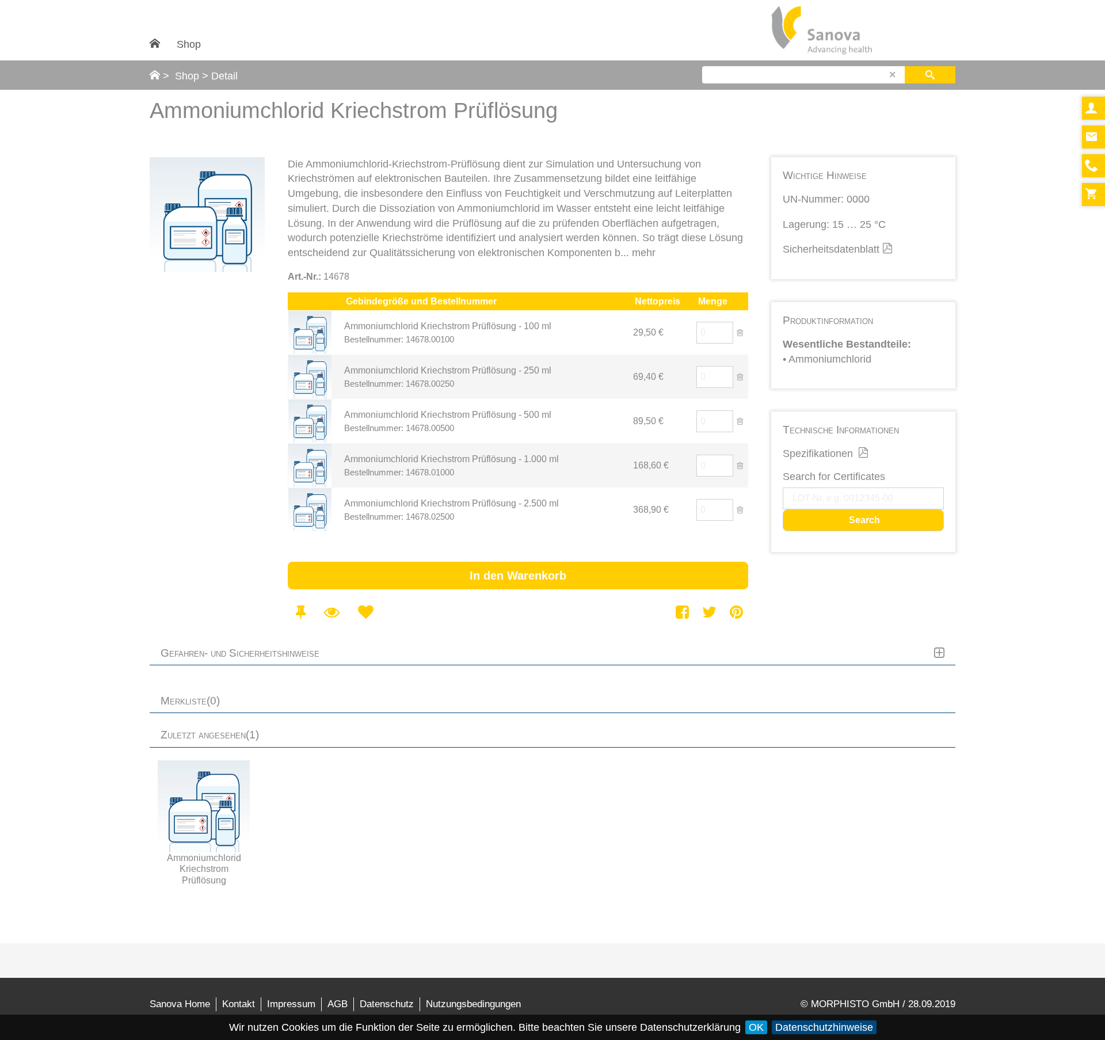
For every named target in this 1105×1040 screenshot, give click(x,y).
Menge (712, 301)
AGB (337, 1004)
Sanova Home (180, 1004)
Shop (189, 44)
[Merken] (300, 612)
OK (756, 1027)
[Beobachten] (331, 612)
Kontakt (238, 1004)
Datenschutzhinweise (824, 1027)
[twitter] (709, 612)
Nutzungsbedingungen (473, 1004)
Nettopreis (657, 301)
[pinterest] (736, 612)
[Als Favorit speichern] (365, 612)
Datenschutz (387, 1004)
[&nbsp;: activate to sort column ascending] (316, 301)
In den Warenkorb (518, 575)
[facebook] (683, 612)
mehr (644, 252)
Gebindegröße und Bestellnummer (421, 301)
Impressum (291, 1004)
